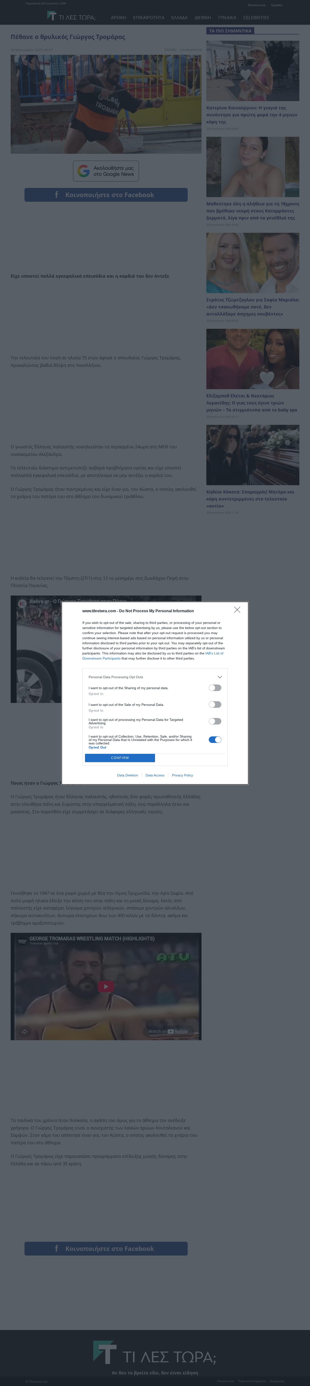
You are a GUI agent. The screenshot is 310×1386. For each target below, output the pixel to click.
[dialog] (155, 693)
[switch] (215, 688)
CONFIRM (120, 758)
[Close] (238, 611)
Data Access (155, 775)
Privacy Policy (182, 775)
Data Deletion (127, 775)
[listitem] (155, 677)
